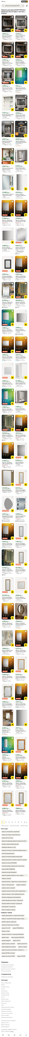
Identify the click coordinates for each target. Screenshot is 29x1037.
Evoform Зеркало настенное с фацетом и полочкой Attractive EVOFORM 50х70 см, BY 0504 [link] (21, 730)
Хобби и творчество (6, 1001)
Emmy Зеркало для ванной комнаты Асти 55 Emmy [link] (21, 409)
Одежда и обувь (5, 993)
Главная (3, 1035)
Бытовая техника (5, 986)
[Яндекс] (12, 1031)
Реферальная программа (7, 976)
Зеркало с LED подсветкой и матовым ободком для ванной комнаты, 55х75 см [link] (7, 62)
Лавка (9, 1035)
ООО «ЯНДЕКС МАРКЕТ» (11, 1029)
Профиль (26, 1035)
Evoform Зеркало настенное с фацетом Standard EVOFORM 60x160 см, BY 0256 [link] (20, 195)
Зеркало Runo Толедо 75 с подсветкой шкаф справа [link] (7, 195)
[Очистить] (23, 6)
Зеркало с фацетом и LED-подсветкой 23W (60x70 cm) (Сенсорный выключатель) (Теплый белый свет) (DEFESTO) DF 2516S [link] (21, 435)
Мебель (3, 984)
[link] (10, 831)
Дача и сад (3, 1003)
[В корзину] (12, 30)
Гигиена (3, 989)
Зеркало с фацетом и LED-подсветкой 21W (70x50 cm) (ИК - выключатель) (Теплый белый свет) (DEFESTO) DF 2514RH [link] (7, 357)
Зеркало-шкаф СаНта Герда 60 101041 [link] (21, 516)
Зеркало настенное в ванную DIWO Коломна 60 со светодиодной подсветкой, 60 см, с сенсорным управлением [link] (21, 141)
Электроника (4, 991)
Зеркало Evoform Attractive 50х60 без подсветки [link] (20, 330)
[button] (27, 6)
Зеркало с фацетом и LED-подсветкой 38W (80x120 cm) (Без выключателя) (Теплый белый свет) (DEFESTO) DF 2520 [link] (21, 651)
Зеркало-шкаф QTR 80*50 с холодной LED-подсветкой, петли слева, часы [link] (7, 435)
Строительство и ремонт (7, 1013)
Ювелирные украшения (6, 1017)
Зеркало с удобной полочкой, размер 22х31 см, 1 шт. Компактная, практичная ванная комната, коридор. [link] (21, 624)
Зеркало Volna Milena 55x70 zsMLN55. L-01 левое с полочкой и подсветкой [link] (20, 383)
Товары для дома (5, 995)
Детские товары (5, 1015)
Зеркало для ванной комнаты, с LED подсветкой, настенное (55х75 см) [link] (21, 36)
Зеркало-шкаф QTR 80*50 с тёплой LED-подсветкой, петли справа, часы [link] (20, 303)
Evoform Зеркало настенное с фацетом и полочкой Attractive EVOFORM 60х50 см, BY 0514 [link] (7, 248)
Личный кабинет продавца (7, 964)
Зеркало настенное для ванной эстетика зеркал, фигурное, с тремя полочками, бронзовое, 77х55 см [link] (7, 169)
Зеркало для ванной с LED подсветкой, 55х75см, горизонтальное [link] (7, 141)
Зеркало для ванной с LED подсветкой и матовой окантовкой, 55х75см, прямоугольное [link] (7, 36)
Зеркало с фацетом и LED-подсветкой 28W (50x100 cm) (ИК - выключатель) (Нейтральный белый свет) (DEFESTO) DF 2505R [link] (21, 783)
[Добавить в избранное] (12, 17)
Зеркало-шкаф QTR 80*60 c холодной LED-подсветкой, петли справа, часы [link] (7, 570)
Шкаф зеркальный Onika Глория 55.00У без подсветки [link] (7, 115)
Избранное (14, 1035)
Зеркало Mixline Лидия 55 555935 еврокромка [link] (7, 516)
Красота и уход (4, 999)
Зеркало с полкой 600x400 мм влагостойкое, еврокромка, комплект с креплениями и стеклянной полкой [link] (7, 730)
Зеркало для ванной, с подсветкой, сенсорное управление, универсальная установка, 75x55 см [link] (7, 88)
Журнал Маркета (5, 1026)
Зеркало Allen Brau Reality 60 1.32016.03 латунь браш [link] (7, 490)
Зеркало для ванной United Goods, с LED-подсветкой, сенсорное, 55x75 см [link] (21, 115)
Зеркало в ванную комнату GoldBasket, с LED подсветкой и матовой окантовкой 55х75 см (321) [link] (21, 62)
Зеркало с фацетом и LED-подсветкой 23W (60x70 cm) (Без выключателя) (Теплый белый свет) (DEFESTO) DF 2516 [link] (21, 221)
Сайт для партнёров (6, 971)
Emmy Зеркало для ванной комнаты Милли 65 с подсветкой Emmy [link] (21, 168)
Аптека (3, 997)
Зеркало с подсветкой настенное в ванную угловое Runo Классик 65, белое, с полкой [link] (7, 303)
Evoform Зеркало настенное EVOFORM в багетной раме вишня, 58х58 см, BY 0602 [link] (21, 598)
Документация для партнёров (8, 969)
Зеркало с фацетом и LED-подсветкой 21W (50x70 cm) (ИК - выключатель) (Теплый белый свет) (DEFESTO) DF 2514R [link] (7, 544)
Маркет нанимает (5, 1024)
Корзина (20, 1035)
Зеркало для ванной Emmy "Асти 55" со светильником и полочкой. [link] (20, 248)
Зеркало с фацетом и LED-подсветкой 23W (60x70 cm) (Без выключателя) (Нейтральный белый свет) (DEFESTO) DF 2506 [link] (7, 221)
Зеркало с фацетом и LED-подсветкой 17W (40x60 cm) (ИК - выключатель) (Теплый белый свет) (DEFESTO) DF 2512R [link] (21, 704)
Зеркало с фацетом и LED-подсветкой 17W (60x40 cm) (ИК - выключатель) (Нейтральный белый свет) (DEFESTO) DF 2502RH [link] (21, 357)
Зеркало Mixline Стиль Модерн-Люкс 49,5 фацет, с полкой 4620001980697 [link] (7, 651)
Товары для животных (6, 1011)
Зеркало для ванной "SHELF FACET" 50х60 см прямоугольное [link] (21, 88)
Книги (2, 1005)
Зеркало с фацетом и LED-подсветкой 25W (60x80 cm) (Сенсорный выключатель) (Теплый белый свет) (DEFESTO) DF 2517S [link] (7, 463)
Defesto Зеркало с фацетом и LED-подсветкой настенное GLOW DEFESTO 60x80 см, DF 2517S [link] (21, 463)
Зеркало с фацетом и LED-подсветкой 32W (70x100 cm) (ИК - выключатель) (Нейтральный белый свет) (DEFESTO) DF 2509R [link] (7, 677)
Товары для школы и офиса (7, 1007)
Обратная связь (5, 1022)
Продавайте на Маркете (7, 966)
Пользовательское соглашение (8, 1020)
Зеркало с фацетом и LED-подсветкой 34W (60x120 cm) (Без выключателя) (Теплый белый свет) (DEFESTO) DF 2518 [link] (7, 624)
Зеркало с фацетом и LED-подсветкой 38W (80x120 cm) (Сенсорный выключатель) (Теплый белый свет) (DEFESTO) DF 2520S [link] (7, 783)
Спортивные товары (6, 1009)
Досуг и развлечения (6, 982)
